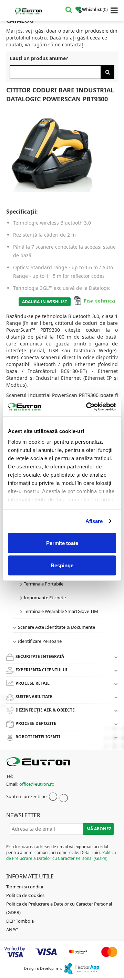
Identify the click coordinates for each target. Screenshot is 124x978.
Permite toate (62, 543)
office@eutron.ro (36, 784)
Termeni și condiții (24, 887)
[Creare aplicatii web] (81, 968)
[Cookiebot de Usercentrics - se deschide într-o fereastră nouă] (87, 406)
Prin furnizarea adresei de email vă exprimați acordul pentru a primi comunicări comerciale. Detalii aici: (61, 852)
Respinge (62, 565)
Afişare (94, 521)
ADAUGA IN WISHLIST (44, 302)
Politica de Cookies (25, 895)
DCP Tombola (20, 921)
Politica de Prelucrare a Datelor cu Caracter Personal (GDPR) (61, 855)
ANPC (12, 929)
